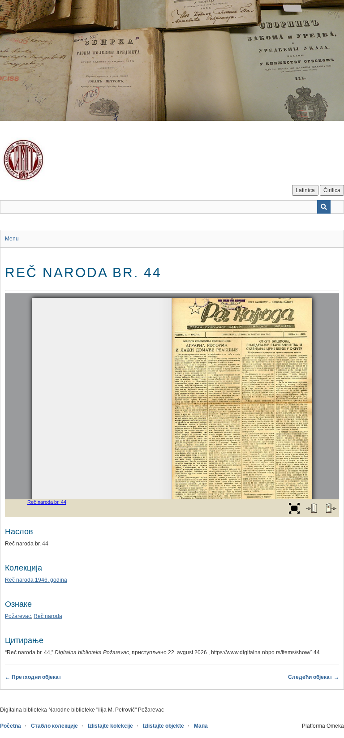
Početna (10, 726)
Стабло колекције (54, 726)
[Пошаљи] (324, 207)
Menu (12, 239)
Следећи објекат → (313, 677)
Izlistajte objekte (163, 726)
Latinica (305, 190)
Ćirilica (331, 190)
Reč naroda (48, 616)
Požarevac (18, 616)
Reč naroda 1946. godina (36, 580)
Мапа (201, 726)
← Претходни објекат (33, 677)
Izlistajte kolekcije (110, 726)
